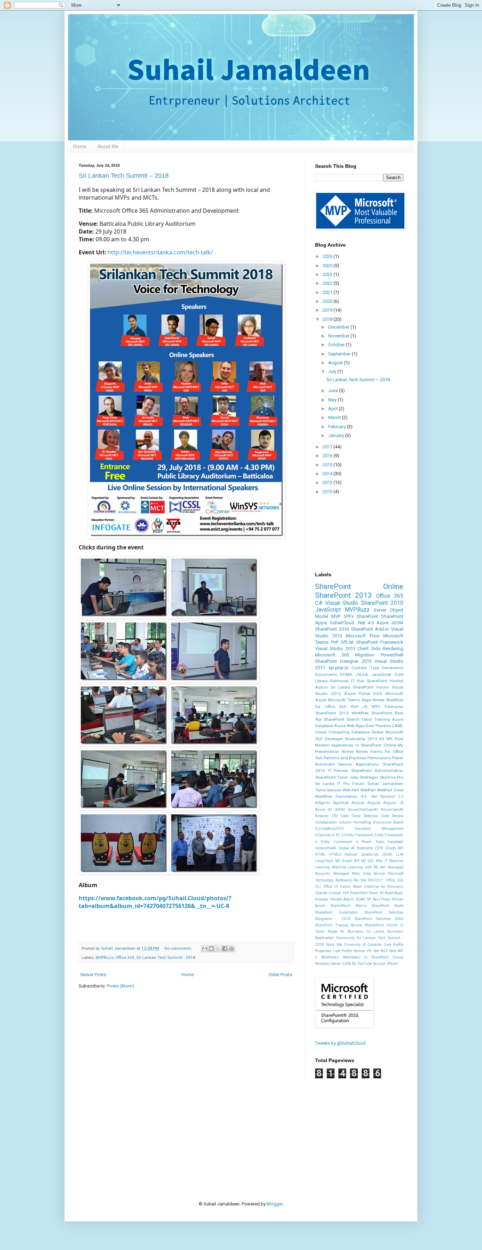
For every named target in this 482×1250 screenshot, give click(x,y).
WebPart (368, 790)
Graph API (394, 848)
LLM (399, 854)
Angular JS (393, 803)
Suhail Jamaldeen (385, 783)
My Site (360, 880)
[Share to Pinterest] (231, 948)
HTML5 (335, 854)
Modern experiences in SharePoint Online (355, 745)
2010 (328, 491)
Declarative (392, 667)
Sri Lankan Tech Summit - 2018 (165, 957)
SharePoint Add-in (370, 629)
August (336, 362)
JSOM (397, 622)
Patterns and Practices (345, 757)
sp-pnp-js (338, 667)
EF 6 (339, 835)
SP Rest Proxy (378, 899)
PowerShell (392, 655)
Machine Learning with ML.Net (359, 867)
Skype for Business (345, 931)
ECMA (346, 674)
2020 (328, 301)
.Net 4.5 (365, 622)
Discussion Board (388, 822)
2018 (328, 319)
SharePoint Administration (377, 770)
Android (357, 803)
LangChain (324, 861)
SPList (347, 642)
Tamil (366, 719)
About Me (108, 146)
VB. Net (372, 951)
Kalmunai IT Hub (347, 680)
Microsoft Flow (363, 635)
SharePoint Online (359, 586)
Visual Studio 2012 (335, 648)
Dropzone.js (325, 835)
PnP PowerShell (355, 893)
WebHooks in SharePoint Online (373, 957)
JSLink (361, 674)
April (333, 408)
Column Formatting (355, 822)
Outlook (335, 893)
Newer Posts (93, 974)
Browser (322, 816)
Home (79, 146)
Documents (326, 674)
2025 (328, 265)
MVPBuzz (105, 957)
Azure (382, 622)
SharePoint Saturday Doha (379, 918)
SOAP (360, 899)
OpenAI (321, 893)
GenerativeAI (325, 848)
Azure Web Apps (349, 725)
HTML (320, 854)
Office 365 (124, 957)
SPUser (397, 899)
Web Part (351, 790)
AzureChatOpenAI (363, 809)
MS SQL (367, 861)
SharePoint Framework (379, 642)
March (335, 417)
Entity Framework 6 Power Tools (352, 841)
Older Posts (280, 974)
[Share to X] (218, 948)
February (337, 426)
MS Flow (394, 738)
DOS (377, 693)
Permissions (379, 757)
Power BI (376, 893)
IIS (381, 738)
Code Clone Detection (359, 816)
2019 (328, 310)
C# (319, 603)
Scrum (320, 905)
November (339, 335)
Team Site (333, 944)
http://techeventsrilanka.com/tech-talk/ (160, 252)
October (337, 344)
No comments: (178, 948)
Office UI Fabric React (342, 886)
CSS (335, 816)
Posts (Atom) (120, 986)
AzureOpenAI (392, 809)
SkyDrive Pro (391, 777)
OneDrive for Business (383, 886)
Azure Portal (357, 693)
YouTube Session (371, 963)
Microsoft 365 (332, 655)
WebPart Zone (390, 790)
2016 (328, 455)
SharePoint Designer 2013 (343, 661)
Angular (374, 803)
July (332, 371)
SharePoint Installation (336, 912)
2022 (328, 283)
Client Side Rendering (380, 648)
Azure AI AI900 (330, 809)
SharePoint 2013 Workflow (342, 713)
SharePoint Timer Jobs (337, 777)
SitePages (369, 777)
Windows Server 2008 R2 (335, 963)
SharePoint (367, 616)
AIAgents (322, 803)
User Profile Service (349, 951)
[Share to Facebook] (224, 948)
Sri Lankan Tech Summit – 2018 (124, 175)
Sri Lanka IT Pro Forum (339, 783)
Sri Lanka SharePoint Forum (360, 687)
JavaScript (328, 610)
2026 (328, 256)
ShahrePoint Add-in (348, 905)
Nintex (348, 751)
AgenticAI (341, 803)
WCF (384, 951)
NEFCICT (376, 880)
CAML (397, 725)
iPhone (392, 963)
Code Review (392, 816)
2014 (328, 473)
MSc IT (382, 861)
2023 (328, 274)
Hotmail (350, 854)
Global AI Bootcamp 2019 (361, 848)
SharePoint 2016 (332, 629)
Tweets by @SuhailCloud (340, 1043)
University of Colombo (362, 944)
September (340, 353)
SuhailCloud (342, 622)
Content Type (365, 667)
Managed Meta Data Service (359, 873)
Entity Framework (358, 835)
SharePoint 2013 (343, 595)
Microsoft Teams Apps (349, 699)
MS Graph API (347, 861)
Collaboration (326, 822)
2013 (328, 482)
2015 (328, 464)
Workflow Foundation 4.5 (341, 796)
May (333, 399)
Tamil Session (328, 790)
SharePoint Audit (387, 905)
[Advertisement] (207, 1128)
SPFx (349, 616)
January (336, 435)
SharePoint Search (342, 719)
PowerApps (394, 893)
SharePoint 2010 (382, 603)
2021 (328, 292)
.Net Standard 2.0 (386, 796)
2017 (328, 446)
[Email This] (204, 948)
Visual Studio (341, 603)
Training (382, 719)
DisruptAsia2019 (329, 828)
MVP (336, 616)
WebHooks (330, 957)
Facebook (395, 841)
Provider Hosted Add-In (334, 899)
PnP (334, 642)
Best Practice (378, 725)
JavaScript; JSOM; (377, 854)
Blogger (275, 1204)
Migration (364, 655)
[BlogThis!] (211, 948)
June (333, 390)
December (339, 327)
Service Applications (358, 764)
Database (360, 732)
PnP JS (359, 706)
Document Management (379, 828)
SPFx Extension (387, 706)
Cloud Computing (332, 732)
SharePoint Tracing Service (338, 925)
